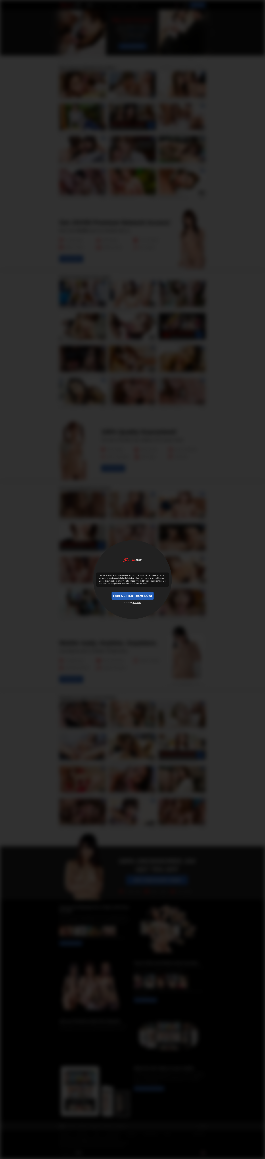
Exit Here (137, 603)
